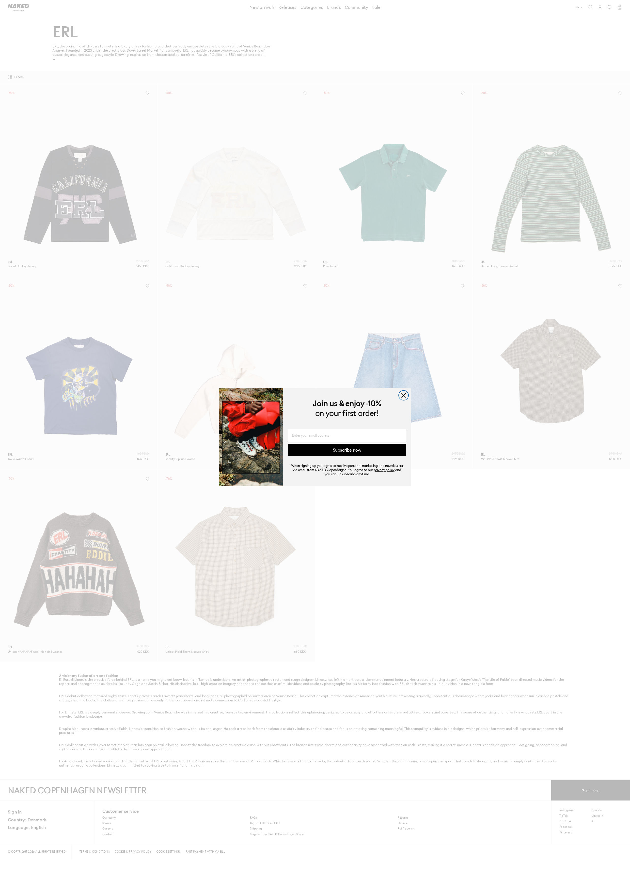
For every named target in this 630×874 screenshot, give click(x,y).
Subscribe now (347, 450)
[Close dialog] (404, 395)
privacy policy (384, 470)
